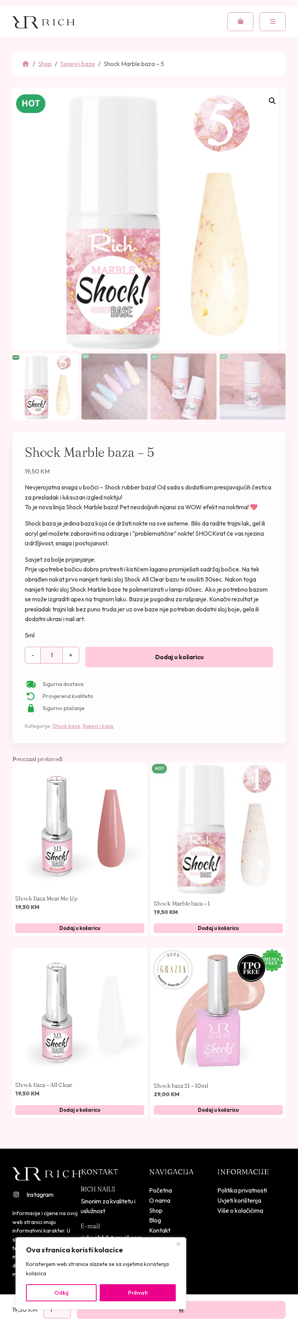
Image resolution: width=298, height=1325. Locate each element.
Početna (160, 1190)
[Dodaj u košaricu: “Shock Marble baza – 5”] (181, 1310)
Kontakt (159, 1230)
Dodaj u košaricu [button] (79, 928)
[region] (101, 1273)
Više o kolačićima (240, 1210)
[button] (272, 101)
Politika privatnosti (242, 1190)
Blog (155, 1220)
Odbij (61, 1292)
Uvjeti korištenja (239, 1200)
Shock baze (66, 726)
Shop (45, 64)
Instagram (40, 1194)
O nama (159, 1200)
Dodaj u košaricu (179, 657)
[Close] (178, 1243)
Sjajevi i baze (77, 64)
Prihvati (137, 1292)
